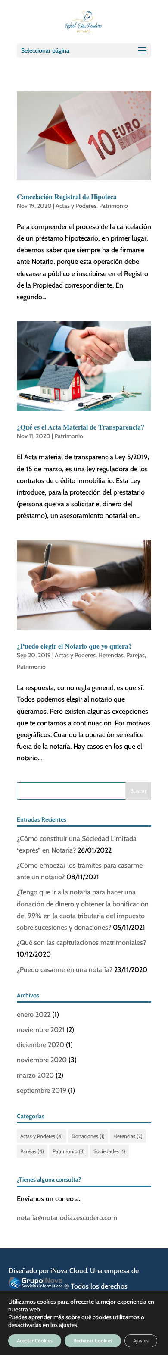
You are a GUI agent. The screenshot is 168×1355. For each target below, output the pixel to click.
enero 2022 (33, 1014)
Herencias (111, 655)
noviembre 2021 (41, 1030)
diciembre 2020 (40, 1045)
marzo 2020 (35, 1075)
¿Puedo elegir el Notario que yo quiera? (74, 646)
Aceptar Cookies (35, 1340)
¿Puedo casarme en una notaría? (64, 970)
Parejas (135, 655)
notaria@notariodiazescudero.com (67, 1218)
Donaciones (88, 1136)
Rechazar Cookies (92, 1340)
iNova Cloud (68, 1271)
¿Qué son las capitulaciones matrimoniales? (81, 942)
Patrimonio (113, 206)
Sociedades (109, 1151)
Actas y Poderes (76, 206)
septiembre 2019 (41, 1090)
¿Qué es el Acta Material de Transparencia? (80, 427)
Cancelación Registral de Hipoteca (67, 196)
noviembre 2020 (42, 1060)
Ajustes (141, 1340)
